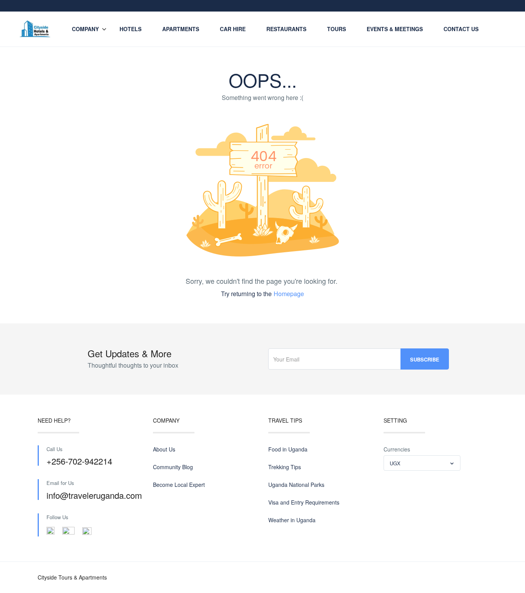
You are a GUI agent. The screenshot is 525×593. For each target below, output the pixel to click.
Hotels (130, 29)
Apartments (180, 29)
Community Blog (173, 467)
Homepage (289, 293)
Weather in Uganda (292, 520)
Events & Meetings (395, 29)
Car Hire (233, 29)
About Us (164, 449)
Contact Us (461, 29)
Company (85, 29)
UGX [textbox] (395, 463)
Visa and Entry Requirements (303, 502)
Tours (336, 29)
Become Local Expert (179, 484)
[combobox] (422, 463)
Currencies (397, 449)
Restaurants (286, 29)
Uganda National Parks (296, 484)
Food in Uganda (287, 449)
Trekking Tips (284, 467)
